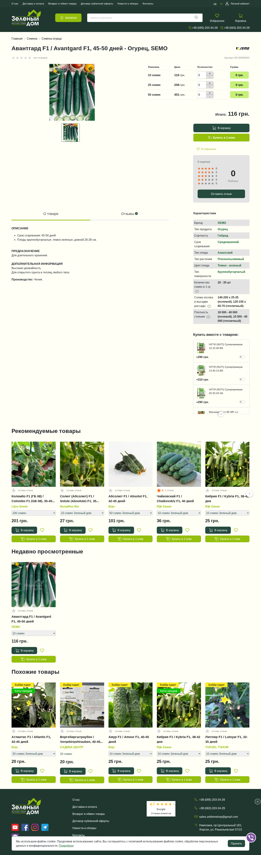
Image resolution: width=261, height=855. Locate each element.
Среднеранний (228, 242)
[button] (221, 414)
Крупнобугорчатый (231, 271)
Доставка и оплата (84, 806)
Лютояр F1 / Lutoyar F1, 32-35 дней (226, 739)
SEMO (222, 222)
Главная (17, 38)
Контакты (78, 835)
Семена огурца (52, 38)
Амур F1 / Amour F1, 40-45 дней (128, 739)
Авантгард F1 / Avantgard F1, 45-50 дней (31, 619)
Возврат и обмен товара (88, 813)
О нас (76, 799)
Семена (32, 38)
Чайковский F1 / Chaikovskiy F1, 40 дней (175, 498)
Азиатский (225, 252)
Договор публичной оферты (90, 821)
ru (221, 3)
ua (215, 3)
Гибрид (223, 235)
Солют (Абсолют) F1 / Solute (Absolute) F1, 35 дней (78, 498)
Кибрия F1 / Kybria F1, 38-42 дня (227, 498)
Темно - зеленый (229, 265)
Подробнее (66, 845)
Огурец (223, 229)
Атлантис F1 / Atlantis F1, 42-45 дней (31, 739)
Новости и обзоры (84, 828)
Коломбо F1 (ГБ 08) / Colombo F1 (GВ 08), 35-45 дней (32, 498)
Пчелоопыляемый (231, 259)
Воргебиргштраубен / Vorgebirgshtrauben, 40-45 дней (80, 739)
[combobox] (145, 17)
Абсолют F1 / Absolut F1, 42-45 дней (127, 498)
